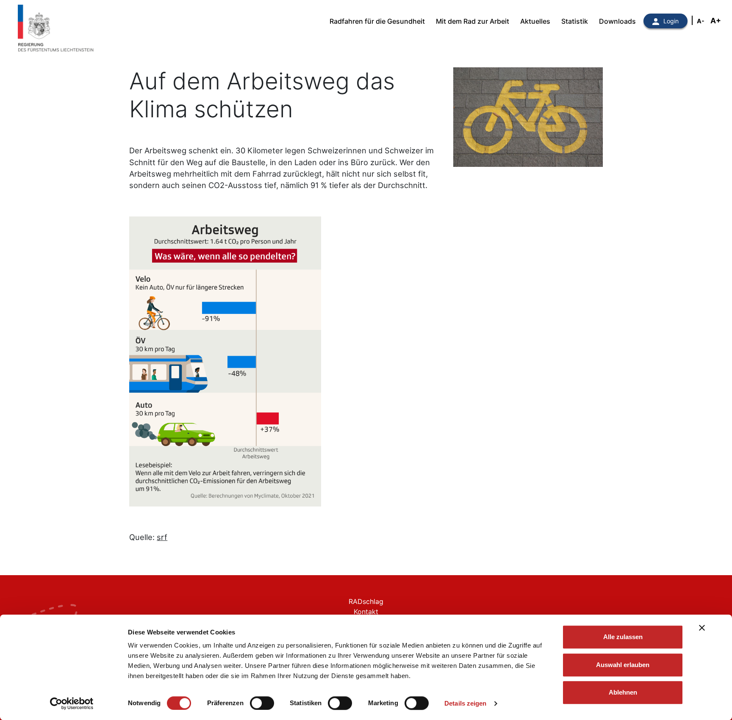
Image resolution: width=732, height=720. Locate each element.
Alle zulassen (623, 636)
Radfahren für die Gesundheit (377, 21)
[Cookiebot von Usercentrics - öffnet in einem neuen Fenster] (72, 703)
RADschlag (366, 601)
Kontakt (366, 611)
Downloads (617, 21)
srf (162, 537)
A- (700, 21)
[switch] (262, 703)
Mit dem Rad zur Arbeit (472, 21)
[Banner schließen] (702, 628)
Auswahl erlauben (622, 664)
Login (671, 21)
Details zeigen (465, 703)
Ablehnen (623, 692)
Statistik (574, 21)
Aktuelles (535, 21)
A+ (715, 20)
